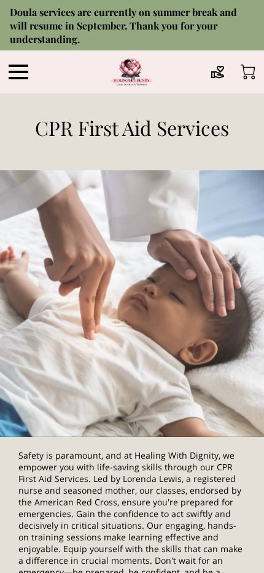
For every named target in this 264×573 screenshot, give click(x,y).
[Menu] (18, 72)
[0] (248, 72)
